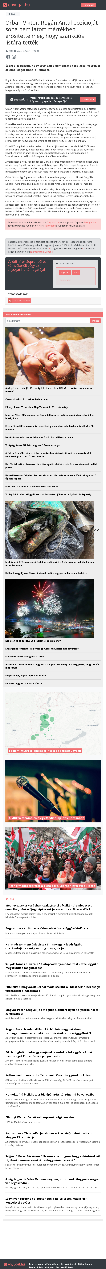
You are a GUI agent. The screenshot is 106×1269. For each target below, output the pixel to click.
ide (83, 248)
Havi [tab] (76, 272)
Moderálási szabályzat (42, 1267)
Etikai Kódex (85, 1264)
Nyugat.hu (54, 222)
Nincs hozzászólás (22, 300)
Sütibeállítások (64, 1267)
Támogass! (88, 4)
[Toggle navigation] (100, 4)
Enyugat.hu (90, 222)
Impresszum (36, 1264)
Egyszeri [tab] (65, 272)
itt (50, 248)
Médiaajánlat (52, 1264)
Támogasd (50, 225)
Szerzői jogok (69, 1264)
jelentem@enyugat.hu (41, 251)
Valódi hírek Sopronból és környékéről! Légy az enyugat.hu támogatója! (27, 265)
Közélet (13, 14)
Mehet (95, 320)
